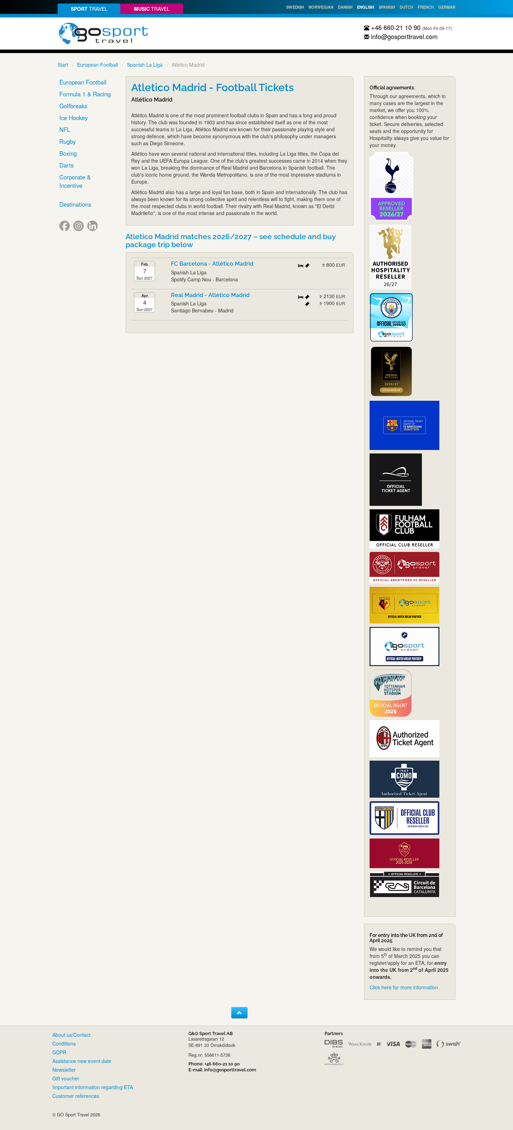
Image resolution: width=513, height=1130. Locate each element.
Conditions (64, 1043)
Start (63, 64)
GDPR (59, 1052)
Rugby (67, 141)
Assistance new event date (81, 1060)
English (365, 7)
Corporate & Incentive (75, 181)
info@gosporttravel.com (403, 36)
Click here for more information (404, 987)
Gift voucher (65, 1078)
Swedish (295, 7)
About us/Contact (71, 1034)
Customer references (75, 1095)
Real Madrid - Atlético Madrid (210, 295)
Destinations (75, 204)
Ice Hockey (73, 117)
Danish (345, 7)
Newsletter (64, 1069)
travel (89, 8)
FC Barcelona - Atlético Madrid (212, 263)
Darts (66, 165)
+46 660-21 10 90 (395, 27)
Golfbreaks (73, 106)
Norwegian (320, 7)
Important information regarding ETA (92, 1087)
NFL (64, 129)
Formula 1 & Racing (85, 94)
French (426, 7)
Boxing (68, 153)
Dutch (406, 7)
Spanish (387, 7)
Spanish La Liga (145, 64)
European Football (97, 64)
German (446, 7)
